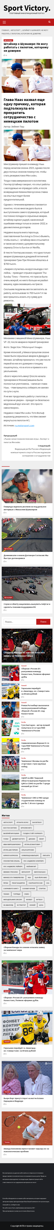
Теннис (6, 894)
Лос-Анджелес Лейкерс (13, 866)
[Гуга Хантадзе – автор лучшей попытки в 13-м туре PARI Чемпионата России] (10, 728)
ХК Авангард (8, 905)
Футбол (39, 899)
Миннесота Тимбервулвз (13, 877)
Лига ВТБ (46, 855)
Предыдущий (26, 439)
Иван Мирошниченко (12, 844)
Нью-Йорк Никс (41, 877)
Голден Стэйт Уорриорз (32, 833)
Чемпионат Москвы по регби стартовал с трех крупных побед (34, 764)
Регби (23, 722)
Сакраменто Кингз (10, 888)
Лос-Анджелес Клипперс (33, 861)
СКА (47, 883)
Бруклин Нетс (26, 828)
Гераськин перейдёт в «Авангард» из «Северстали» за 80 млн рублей (35, 691)
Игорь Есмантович (32, 844)
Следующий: (30, 450)
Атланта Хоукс (23, 822)
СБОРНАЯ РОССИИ (35, 883)
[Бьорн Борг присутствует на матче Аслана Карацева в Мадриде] (27, 1078)
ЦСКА (41, 905)
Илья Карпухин (28, 850)
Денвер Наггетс (18, 839)
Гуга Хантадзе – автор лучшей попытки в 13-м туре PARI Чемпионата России (35, 728)
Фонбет (29, 899)
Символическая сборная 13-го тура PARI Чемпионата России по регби (35, 746)
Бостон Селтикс (10, 828)
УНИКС (26, 894)
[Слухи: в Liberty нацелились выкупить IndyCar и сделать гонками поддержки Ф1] (27, 584)
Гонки (5, 839)
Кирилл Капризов (10, 855)
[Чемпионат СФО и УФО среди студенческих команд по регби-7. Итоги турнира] (10, 801)
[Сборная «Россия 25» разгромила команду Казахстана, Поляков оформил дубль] (10, 673)
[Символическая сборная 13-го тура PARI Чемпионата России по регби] (10, 746)
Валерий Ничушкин (11, 833)
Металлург (26, 872)
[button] (4, 22)
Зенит (41, 839)
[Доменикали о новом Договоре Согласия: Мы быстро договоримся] (27, 535)
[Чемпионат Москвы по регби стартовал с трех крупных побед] (10, 764)
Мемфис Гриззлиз (10, 872)
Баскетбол (37, 822)
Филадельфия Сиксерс (12, 899)
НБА (29, 877)
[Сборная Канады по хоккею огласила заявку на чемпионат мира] (27, 927)
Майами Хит (31, 866)
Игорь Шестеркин (10, 850)
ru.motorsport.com (24, 425)
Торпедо (16, 894)
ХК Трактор (21, 905)
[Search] (49, 22)
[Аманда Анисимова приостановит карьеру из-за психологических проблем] (27, 1128)
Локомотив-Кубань (11, 861)
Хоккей (7, 649)
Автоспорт (8, 40)
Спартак (42, 888)
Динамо (32, 839)
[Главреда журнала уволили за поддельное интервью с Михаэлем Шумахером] (27, 486)
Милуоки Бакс (40, 872)
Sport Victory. (27, 8)
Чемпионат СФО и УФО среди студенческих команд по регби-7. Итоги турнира (35, 801)
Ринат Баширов (18, 883)
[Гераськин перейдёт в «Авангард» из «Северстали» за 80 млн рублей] (10, 691)
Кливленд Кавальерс (30, 855)
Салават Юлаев (28, 888)
